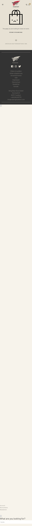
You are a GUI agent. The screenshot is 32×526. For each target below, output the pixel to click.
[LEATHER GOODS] (16, 358)
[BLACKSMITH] (16, 140)
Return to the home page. (16, 32)
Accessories (4, 349)
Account (2, 505)
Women (2, 301)
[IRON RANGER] (16, 129)
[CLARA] (16, 343)
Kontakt (16, 86)
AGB (16, 78)
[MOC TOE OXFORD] (16, 261)
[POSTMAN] (16, 184)
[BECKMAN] (16, 151)
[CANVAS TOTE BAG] (16, 435)
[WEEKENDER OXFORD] (16, 272)
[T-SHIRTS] (16, 413)
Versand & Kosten (16, 75)
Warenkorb (3, 503)
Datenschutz (16, 82)
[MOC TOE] (16, 118)
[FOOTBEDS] (16, 402)
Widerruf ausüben (16, 71)
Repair (2, 499)
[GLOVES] (16, 479)
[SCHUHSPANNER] (16, 468)
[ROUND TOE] (16, 173)
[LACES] (16, 380)
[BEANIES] (16, 490)
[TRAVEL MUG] (16, 446)
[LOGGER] (16, 228)
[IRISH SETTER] (16, 206)
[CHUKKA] (16, 195)
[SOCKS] (16, 391)
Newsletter (16, 84)
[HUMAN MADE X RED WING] (16, 294)
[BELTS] (16, 369)
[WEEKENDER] (16, 283)
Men (1, 107)
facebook (12, 66)
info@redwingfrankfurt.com (16, 99)
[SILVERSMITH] (16, 332)
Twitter (19, 66)
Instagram (16, 66)
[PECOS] (16, 239)
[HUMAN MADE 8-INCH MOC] (16, 217)
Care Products (4, 497)
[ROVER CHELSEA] (16, 162)
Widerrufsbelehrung (16, 73)
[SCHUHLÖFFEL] (16, 457)
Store (1, 501)
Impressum (16, 80)
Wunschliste (4, 507)
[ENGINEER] (16, 250)
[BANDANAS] (16, 424)
